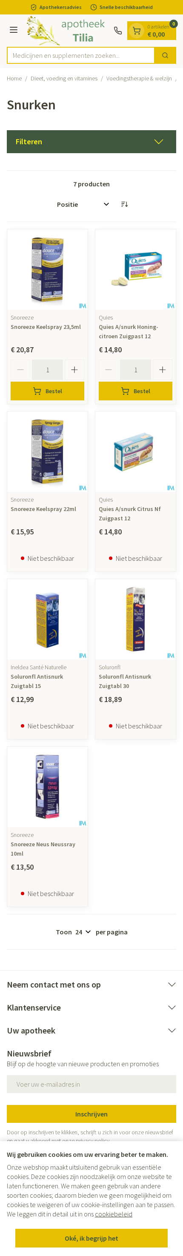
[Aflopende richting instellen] (124, 204)
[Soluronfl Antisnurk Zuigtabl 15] (47, 619)
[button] (91, 141)
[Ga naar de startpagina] (67, 30)
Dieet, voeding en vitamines (64, 78)
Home (14, 78)
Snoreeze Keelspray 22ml (43, 509)
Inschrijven (91, 1114)
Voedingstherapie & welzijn (139, 78)
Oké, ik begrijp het (91, 1238)
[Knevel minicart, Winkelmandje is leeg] (136, 30)
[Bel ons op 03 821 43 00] (118, 30)
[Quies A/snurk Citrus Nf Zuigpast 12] (135, 451)
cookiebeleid (113, 1214)
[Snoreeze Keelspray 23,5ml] (47, 269)
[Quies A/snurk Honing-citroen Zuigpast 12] (135, 269)
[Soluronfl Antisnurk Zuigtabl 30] (135, 619)
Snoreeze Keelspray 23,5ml (46, 327)
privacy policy (92, 1141)
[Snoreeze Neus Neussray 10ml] (47, 787)
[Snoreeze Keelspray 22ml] (47, 451)
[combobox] (81, 55)
